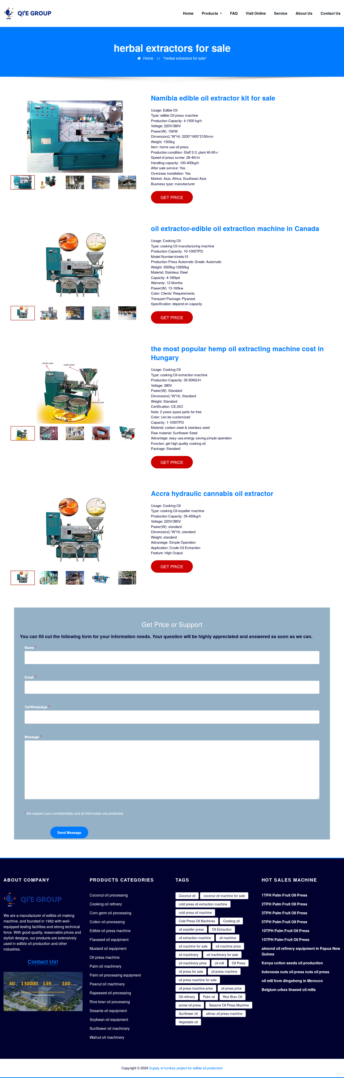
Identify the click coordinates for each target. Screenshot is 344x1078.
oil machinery (188, 954)
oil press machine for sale (198, 979)
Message (33, 736)
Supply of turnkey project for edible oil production (186, 1067)
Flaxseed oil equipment (109, 939)
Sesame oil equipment (108, 1010)
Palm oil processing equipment (115, 975)
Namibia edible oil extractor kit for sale (213, 98)
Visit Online (256, 13)
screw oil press (190, 1005)
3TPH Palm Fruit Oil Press (284, 912)
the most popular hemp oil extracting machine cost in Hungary (237, 353)
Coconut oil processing (109, 895)
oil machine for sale (193, 946)
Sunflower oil (188, 1013)
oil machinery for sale (222, 954)
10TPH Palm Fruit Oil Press (285, 930)
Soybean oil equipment (109, 1019)
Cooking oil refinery (106, 904)
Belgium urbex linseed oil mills (289, 989)
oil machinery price (193, 963)
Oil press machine (105, 957)
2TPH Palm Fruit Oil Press (284, 904)
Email (30, 677)
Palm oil (209, 996)
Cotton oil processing (107, 921)
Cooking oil (231, 921)
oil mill (219, 963)
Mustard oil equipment (108, 948)
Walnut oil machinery (107, 1037)
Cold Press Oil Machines (197, 921)
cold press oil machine (195, 912)
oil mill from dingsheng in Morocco (292, 980)
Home (188, 13)
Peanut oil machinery (107, 984)
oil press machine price (196, 988)
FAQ (234, 13)
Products (210, 13)
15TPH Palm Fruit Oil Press (285, 939)
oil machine (227, 937)
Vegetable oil (188, 1022)
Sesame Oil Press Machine (229, 1005)
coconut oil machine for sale (224, 895)
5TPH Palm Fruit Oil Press (284, 921)
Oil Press (238, 963)
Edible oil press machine (110, 930)
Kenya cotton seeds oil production (292, 963)
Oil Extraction (222, 929)
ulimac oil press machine (224, 1013)
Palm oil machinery (105, 966)
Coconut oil (187, 895)
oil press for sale (191, 971)
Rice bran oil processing (110, 1001)
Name (31, 647)
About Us (304, 13)
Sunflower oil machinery (110, 1028)
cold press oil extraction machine (203, 904)
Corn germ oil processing (110, 912)
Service (280, 13)
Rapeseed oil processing (110, 992)
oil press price (231, 988)
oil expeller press (191, 929)
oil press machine (224, 971)
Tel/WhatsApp (37, 706)
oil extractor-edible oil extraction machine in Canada (235, 228)
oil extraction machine (195, 937)
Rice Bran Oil (232, 996)
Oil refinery (187, 996)
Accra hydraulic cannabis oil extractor (212, 493)
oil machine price (228, 946)
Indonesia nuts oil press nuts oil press (295, 971)
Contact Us (330, 13)
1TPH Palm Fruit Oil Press (284, 895)
